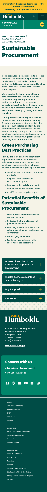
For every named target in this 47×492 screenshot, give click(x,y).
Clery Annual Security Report (20, 476)
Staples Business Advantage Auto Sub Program (20, 279)
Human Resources (14, 439)
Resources (10, 299)
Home (5, 37)
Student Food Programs (16, 468)
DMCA (9, 413)
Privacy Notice (13, 409)
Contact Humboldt (15, 373)
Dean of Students (14, 453)
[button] (34, 16)
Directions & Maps (15, 346)
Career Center (13, 442)
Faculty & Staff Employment (19, 431)
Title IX (10, 417)
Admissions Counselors (19, 368)
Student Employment (15, 435)
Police (10, 464)
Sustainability (17, 37)
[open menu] (42, 16)
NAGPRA (10, 420)
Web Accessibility (15, 406)
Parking (10, 461)
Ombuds (10, 479)
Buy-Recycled (12, 289)
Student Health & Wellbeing (19, 472)
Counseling (11, 457)
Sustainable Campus (10, 24)
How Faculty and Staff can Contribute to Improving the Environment (19, 264)
